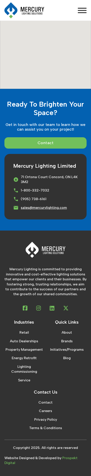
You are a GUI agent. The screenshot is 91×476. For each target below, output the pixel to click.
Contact (46, 142)
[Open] (82, 10)
